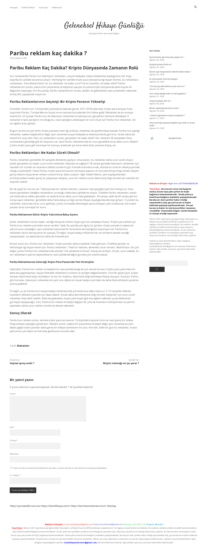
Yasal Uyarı (43, 7)
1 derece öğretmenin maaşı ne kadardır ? (167, 115)
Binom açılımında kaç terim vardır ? (164, 108)
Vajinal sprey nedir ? (22, 363)
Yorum (13, 393)
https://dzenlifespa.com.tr (55, 506)
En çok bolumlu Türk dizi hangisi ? (163, 79)
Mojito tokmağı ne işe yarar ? (121, 363)
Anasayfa (14, 7)
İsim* (12, 427)
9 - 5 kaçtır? (15, 475)
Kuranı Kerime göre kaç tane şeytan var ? (166, 57)
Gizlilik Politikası (28, 7)
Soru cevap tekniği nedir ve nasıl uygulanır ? (168, 93)
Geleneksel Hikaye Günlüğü (104, 25)
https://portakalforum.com (25, 506)
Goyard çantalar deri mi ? (160, 101)
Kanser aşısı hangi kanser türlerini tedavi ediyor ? (170, 71)
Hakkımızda (57, 7)
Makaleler (23, 345)
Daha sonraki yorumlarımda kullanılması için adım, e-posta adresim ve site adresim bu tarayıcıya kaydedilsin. (60, 468)
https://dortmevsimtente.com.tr (88, 506)
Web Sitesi (14, 454)
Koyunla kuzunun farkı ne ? (160, 64)
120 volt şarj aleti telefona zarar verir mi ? (167, 86)
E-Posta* (13, 440)
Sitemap (111, 506)
